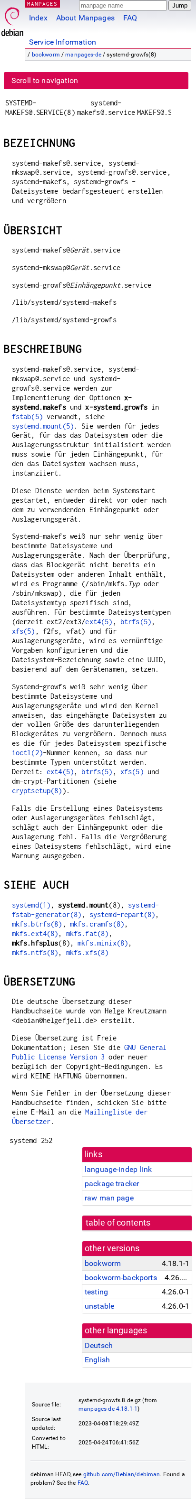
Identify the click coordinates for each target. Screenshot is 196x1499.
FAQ (130, 17)
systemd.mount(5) (43, 426)
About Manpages (85, 17)
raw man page (109, 1197)
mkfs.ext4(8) (35, 933)
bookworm (46, 54)
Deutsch (99, 1345)
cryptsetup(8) (37, 791)
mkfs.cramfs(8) (97, 924)
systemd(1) (31, 905)
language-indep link (118, 1169)
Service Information (62, 42)
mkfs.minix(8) (103, 943)
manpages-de (83, 54)
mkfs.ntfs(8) (35, 952)
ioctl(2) (27, 753)
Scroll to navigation (44, 80)
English (97, 1359)
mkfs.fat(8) (87, 933)
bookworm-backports (121, 1277)
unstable (99, 1306)
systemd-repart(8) (122, 914)
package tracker (112, 1183)
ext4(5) (98, 622)
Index (38, 17)
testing (96, 1291)
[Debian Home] (12, 19)
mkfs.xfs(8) (87, 952)
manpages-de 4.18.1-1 (107, 1408)
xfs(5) (23, 631)
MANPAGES (42, 3)
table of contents (118, 1222)
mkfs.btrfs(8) (37, 924)
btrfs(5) (135, 622)
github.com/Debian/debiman (121, 1474)
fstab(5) (27, 416)
